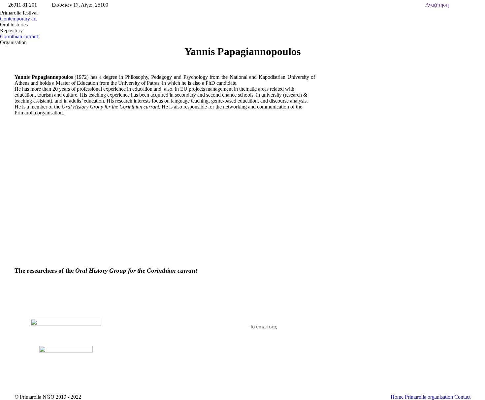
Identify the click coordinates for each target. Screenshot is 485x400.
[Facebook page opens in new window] (137, 342)
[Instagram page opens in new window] (157, 342)
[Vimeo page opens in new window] (147, 342)
